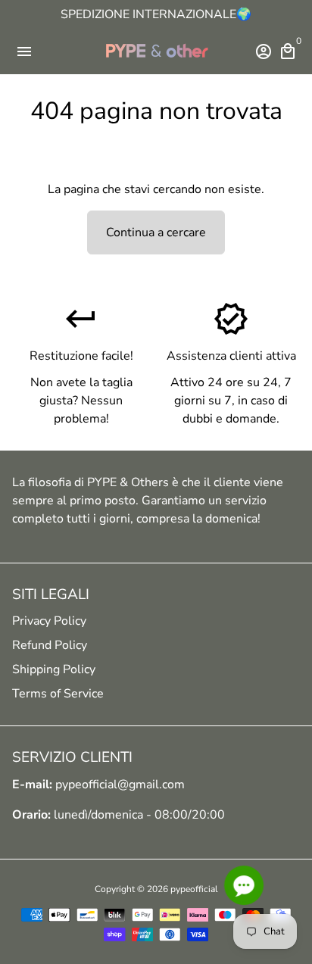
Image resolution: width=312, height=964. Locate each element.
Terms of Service (58, 693)
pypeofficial (194, 889)
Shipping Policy (53, 669)
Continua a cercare (156, 232)
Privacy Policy (49, 621)
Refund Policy (49, 645)
